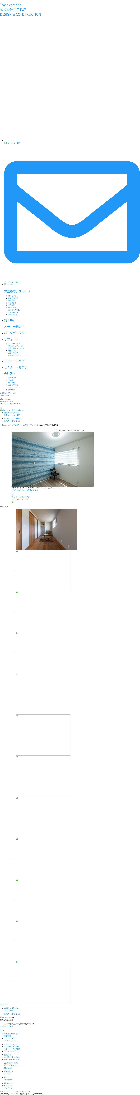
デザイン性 (12, 303)
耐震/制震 (11, 300)
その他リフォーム (14, 355)
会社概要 (11, 382)
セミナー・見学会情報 (12, 1049)
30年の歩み (12, 378)
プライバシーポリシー (22, 1091)
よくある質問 (13, 312)
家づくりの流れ (14, 310)
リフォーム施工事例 (11, 1046)
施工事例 (10, 320)
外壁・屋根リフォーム (16, 348)
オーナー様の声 (14, 326)
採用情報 (11, 390)
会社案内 (10, 373)
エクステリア (13, 353)
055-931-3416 (6, 1026)
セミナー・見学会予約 (12, 1059)
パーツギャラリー (16, 333)
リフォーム (11, 339)
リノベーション (14, 343)
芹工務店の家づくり (17, 291)
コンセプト (12, 296)
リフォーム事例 (14, 361)
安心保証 (11, 305)
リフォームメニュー (11, 1044)
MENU (2, 1030)
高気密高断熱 (13, 298)
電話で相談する (17, 410)
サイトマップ (5, 1091)
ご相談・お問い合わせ (12, 1057)
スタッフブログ (14, 387)
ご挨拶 (10, 380)
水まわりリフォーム (15, 346)
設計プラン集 (13, 314)
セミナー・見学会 (15, 367)
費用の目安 (12, 307)
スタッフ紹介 (13, 385)
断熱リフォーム (14, 350)
